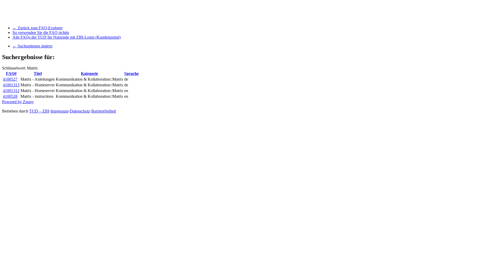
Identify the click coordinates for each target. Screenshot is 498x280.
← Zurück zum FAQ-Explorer (37, 28)
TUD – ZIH (39, 111)
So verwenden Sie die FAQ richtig (40, 32)
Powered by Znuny (18, 102)
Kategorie (89, 73)
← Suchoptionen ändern (32, 46)
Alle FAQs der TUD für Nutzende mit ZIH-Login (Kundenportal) (66, 37)
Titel (38, 73)
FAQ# (11, 73)
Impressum (59, 111)
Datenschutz (80, 111)
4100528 (10, 96)
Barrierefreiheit (103, 111)
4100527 (10, 79)
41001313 (11, 85)
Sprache (131, 73)
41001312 (11, 90)
